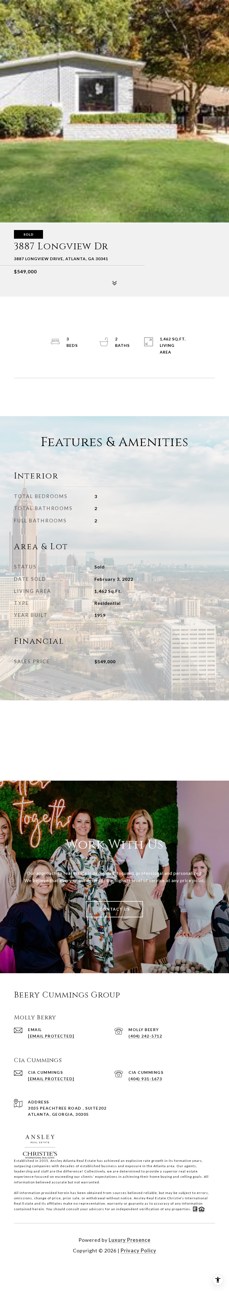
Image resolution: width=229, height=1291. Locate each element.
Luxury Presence (130, 1240)
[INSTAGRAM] (122, 1268)
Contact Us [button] (114, 909)
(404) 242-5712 (145, 1036)
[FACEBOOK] (107, 1268)
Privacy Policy (138, 1250)
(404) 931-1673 (145, 1078)
